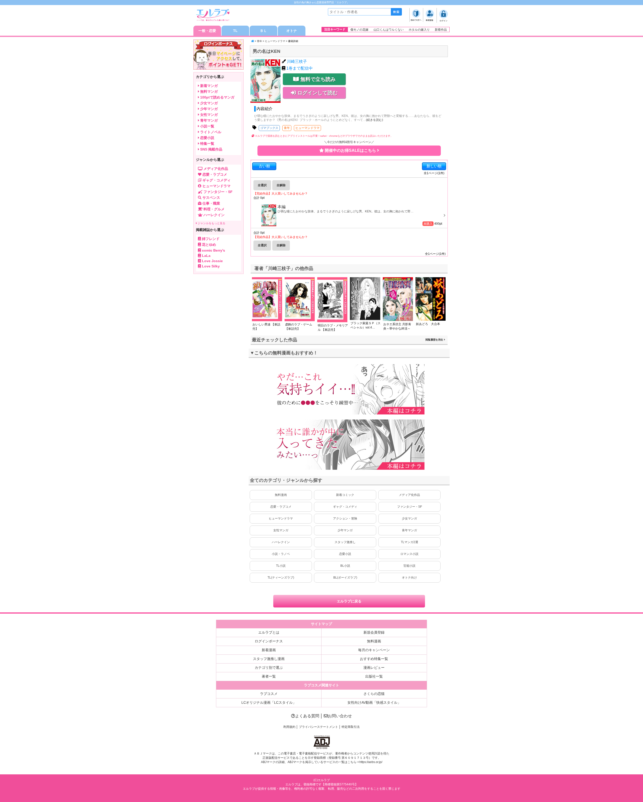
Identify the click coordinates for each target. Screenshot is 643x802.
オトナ (291, 31)
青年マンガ (409, 530)
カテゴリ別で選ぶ (269, 668)
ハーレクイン (281, 542)
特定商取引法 (351, 727)
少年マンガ (345, 530)
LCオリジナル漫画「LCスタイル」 (268, 702)
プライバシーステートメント (318, 727)
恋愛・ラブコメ (280, 506)
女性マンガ (280, 530)
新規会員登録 (374, 632)
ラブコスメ (269, 694)
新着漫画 (269, 650)
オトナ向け (409, 577)
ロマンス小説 (409, 554)
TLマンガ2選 (409, 542)
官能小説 (409, 566)
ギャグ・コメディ (345, 506)
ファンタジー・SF (409, 506)
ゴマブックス (269, 128)
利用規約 (289, 727)
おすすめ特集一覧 (374, 659)
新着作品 (441, 29)
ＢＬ (263, 31)
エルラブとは (268, 632)
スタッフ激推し (345, 542)
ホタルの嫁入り (419, 29)
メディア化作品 (409, 495)
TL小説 (281, 566)
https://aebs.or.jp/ (370, 762)
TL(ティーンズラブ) (280, 577)
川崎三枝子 (297, 61)
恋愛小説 (345, 554)
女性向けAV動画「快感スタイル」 (374, 702)
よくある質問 (307, 716)
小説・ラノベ (281, 554)
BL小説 (345, 566)
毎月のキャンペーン (374, 650)
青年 (259, 41)
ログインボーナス (269, 641)
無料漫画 (281, 495)
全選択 (262, 185)
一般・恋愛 (207, 31)
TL (235, 31)
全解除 (281, 185)
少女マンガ (409, 518)
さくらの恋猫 (374, 694)
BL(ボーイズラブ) (345, 577)
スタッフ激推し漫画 (269, 659)
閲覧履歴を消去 (434, 339)
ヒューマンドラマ (275, 41)
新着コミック (345, 495)
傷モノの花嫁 (359, 29)
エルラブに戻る (349, 601)
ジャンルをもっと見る (211, 223)
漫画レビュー (374, 668)
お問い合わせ (340, 716)
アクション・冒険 (345, 518)
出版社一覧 (374, 676)
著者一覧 (269, 676)
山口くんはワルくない (388, 29)
